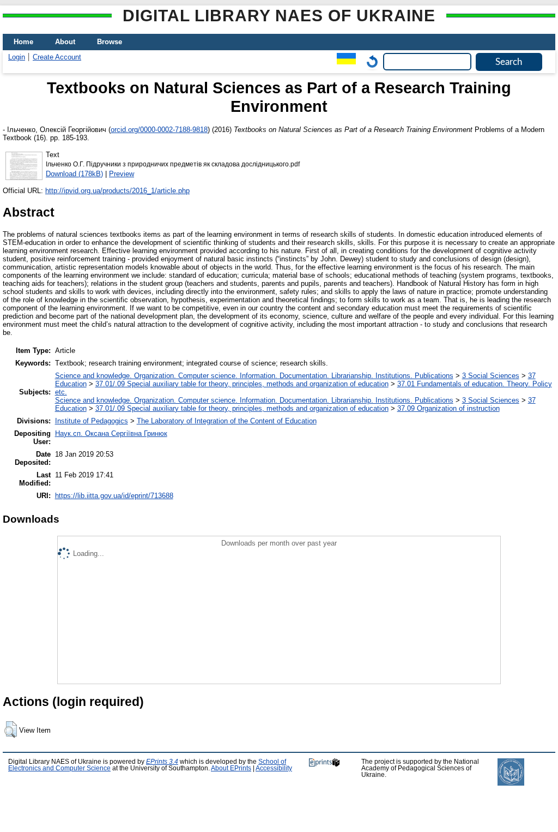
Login (16, 57)
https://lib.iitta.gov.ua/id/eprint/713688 (114, 496)
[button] (10, 729)
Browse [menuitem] (109, 42)
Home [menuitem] (23, 42)
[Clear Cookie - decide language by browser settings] (369, 61)
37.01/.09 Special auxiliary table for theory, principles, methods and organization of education (242, 384)
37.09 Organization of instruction (448, 408)
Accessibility (274, 768)
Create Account (57, 57)
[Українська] (343, 61)
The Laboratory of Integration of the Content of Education (227, 421)
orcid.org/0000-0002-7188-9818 (159, 129)
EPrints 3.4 (162, 761)
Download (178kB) (74, 174)
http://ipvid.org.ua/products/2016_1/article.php (117, 191)
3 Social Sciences (490, 376)
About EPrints (231, 768)
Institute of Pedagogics (91, 421)
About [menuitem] (65, 42)
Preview (121, 174)
